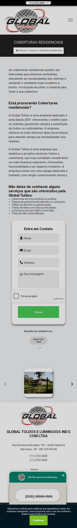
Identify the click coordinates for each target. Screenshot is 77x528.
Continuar (38, 520)
